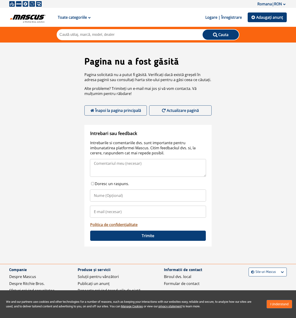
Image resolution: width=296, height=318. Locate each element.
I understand (279, 304)
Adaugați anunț (269, 17)
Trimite (148, 235)
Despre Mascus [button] (22, 276)
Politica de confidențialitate (114, 224)
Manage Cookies (132, 306)
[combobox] (251, 272)
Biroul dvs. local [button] (177, 276)
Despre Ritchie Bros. (27, 283)
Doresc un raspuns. (112, 183)
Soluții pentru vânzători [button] (98, 276)
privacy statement (170, 306)
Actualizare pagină (183, 110)
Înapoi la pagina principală (118, 110)
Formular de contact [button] (182, 283)
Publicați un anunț (94, 283)
